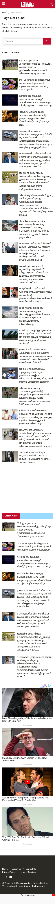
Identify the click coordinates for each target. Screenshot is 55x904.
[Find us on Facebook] (3, 877)
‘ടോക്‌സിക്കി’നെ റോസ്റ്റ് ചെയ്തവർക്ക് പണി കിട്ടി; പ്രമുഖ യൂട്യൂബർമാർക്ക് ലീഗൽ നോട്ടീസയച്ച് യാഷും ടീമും (34, 119)
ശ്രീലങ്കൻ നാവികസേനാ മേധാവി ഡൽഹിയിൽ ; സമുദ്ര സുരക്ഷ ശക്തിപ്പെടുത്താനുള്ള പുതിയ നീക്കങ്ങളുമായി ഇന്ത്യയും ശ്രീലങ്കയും (35, 417)
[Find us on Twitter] (6, 877)
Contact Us (31, 869)
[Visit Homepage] (27, 4)
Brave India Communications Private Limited (26, 883)
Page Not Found (17, 13)
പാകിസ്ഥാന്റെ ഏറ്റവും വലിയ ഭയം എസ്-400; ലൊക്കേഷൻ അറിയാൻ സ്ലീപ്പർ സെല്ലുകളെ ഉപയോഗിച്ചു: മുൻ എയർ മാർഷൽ (35, 337)
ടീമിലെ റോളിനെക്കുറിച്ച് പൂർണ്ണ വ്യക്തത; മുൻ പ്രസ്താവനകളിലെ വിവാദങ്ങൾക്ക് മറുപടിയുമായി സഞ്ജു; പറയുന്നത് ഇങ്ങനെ (36, 376)
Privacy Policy (8, 872)
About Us (16, 869)
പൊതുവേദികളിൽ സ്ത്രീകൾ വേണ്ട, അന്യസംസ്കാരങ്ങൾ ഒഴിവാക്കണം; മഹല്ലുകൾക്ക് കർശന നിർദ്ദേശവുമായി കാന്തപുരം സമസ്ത (35, 160)
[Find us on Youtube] (10, 877)
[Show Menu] (3, 4)
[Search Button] (51, 4)
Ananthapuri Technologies (32, 886)
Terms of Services (28, 872)
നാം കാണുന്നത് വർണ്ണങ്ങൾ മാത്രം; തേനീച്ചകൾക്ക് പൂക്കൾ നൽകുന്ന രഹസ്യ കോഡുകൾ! (34, 546)
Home (4, 13)
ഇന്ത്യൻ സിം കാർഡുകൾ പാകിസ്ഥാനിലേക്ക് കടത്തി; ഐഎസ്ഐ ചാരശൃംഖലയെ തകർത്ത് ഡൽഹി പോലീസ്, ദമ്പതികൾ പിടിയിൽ (35, 356)
